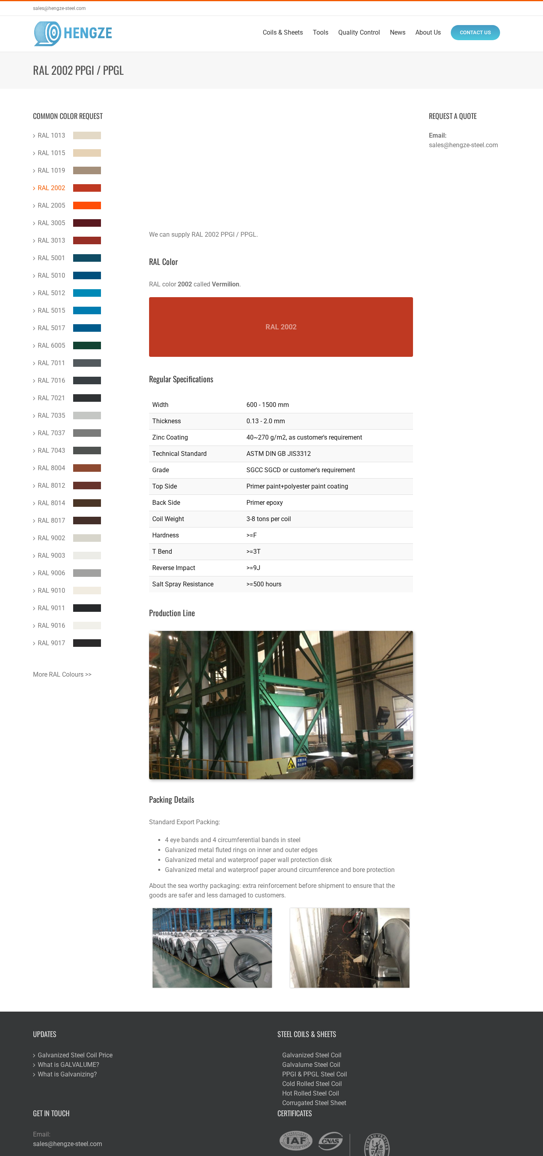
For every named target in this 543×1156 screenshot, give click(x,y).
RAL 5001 (51, 258)
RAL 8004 (51, 468)
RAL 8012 (51, 485)
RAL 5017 (51, 328)
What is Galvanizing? (67, 1074)
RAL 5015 (51, 310)
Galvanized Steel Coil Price (75, 1055)
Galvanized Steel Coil (311, 1055)
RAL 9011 (51, 608)
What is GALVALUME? (68, 1064)
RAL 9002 (51, 538)
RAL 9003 (51, 555)
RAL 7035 (51, 415)
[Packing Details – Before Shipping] (212, 911)
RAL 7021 (51, 398)
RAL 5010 (51, 275)
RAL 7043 (51, 450)
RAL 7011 (51, 363)
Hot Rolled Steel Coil (310, 1093)
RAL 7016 (51, 380)
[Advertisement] (281, 170)
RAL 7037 (51, 433)
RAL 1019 (51, 170)
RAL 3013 (51, 240)
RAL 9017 (51, 643)
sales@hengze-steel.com (59, 8)
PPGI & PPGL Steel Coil (314, 1074)
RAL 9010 (51, 590)
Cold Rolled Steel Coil (312, 1084)
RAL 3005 (51, 223)
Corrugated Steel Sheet (314, 1103)
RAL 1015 (51, 153)
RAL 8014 (51, 503)
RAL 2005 (51, 205)
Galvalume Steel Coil (311, 1064)
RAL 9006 (51, 573)
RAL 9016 (51, 625)
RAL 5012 (51, 293)
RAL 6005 (51, 345)
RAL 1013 (51, 135)
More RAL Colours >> (62, 674)
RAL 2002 (51, 188)
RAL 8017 (51, 520)
